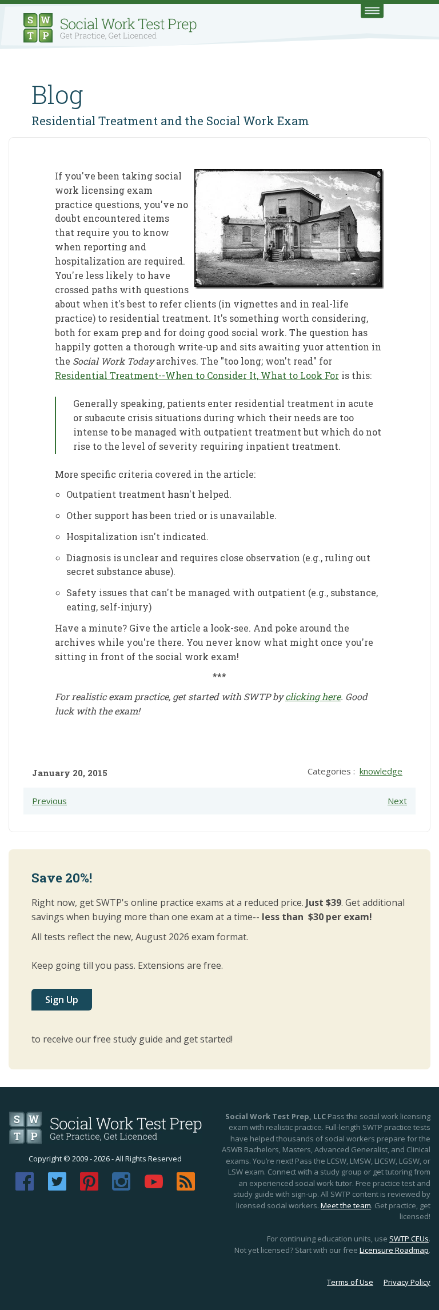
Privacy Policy (407, 1282)
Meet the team (346, 1205)
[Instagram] (121, 1187)
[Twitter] (57, 1187)
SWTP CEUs (409, 1238)
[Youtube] (154, 1187)
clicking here (313, 696)
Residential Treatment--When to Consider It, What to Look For (197, 375)
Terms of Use (350, 1282)
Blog (57, 94)
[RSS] (186, 1187)
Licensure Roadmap (394, 1250)
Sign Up (61, 999)
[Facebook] (24, 1187)
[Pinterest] (89, 1187)
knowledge (381, 771)
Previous (49, 800)
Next (397, 800)
